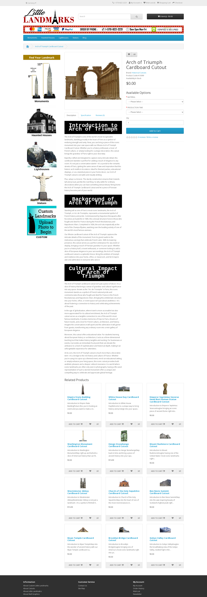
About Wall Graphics (31, 594)
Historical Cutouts (139, 73)
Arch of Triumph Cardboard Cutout (49, 46)
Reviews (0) (100, 115)
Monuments (32, 38)
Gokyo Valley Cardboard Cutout (163, 539)
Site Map (81, 588)
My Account (137, 585)
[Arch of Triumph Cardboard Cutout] (93, 81)
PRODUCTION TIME (135, 107)
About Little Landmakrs (32, 591)
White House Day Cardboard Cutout (124, 398)
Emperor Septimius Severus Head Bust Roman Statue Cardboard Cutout (164, 399)
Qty (127, 118)
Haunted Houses (48, 38)
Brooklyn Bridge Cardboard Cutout (123, 539)
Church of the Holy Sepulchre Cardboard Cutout (124, 492)
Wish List (136, 591)
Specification (86, 115)
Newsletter (137, 594)
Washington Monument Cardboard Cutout (79, 445)
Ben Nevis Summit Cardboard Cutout (159, 492)
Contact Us (82, 585)
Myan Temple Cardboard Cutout (80, 539)
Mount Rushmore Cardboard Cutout (165, 445)
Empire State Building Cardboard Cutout (78, 398)
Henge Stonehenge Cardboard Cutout (119, 445)
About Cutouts (29, 588)
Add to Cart (155, 130)
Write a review (152, 137)
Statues (75, 38)
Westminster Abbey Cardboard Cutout (78, 492)
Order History (138, 588)
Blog (84, 38)
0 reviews (141, 137)
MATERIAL (131, 97)
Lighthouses (63, 38)
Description (71, 115)
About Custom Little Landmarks (35, 585)
